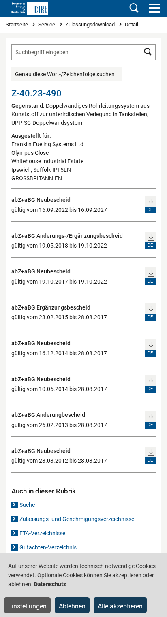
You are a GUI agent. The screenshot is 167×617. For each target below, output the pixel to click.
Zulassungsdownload (90, 24)
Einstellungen (27, 606)
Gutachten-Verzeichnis (48, 547)
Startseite (17, 24)
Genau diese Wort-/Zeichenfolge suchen (65, 74)
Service (47, 24)
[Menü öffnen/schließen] (154, 8)
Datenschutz (50, 584)
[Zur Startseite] (27, 8)
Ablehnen (72, 606)
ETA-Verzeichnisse (42, 533)
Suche (27, 505)
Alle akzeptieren (120, 606)
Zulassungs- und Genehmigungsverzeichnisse (76, 519)
